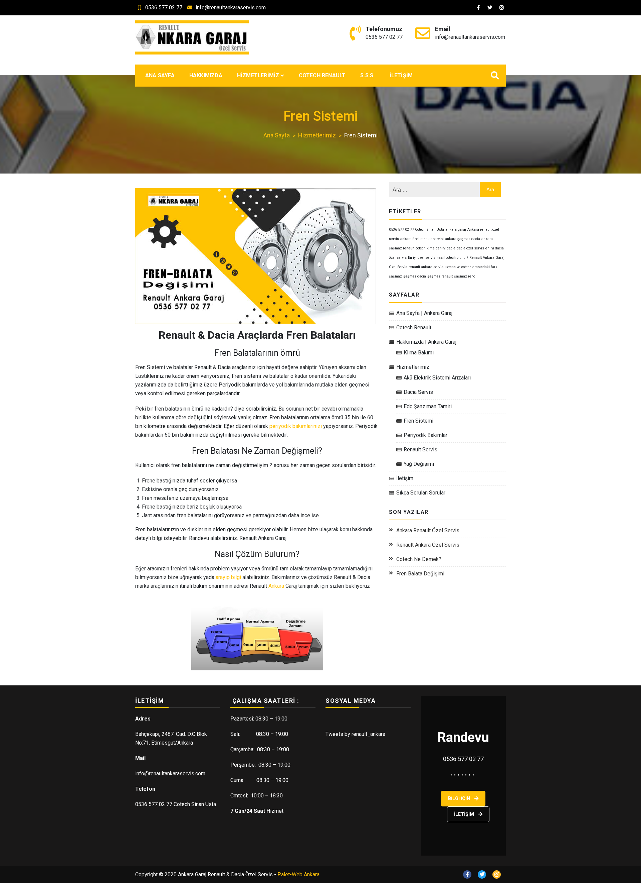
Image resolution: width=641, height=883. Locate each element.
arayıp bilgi (228, 577)
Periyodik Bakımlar (425, 435)
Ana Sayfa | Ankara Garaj (424, 313)
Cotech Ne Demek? (418, 559)
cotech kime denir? (430, 248)
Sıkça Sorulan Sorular (420, 492)
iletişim (464, 814)
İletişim (401, 75)
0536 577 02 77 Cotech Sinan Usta (416, 229)
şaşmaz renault (440, 276)
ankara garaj (455, 229)
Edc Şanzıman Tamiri (428, 406)
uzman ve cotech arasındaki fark (471, 267)
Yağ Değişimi (419, 464)
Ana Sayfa (160, 75)
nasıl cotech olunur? (452, 257)
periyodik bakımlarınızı (295, 426)
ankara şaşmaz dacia (462, 239)
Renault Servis (420, 449)
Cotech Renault (322, 75)
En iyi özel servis (421, 257)
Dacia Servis (418, 392)
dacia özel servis (470, 248)
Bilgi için (459, 798)
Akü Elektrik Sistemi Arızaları (437, 377)
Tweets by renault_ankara (355, 734)
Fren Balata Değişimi (420, 573)
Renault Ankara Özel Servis (427, 545)
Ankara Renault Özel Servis (427, 530)
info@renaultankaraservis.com (231, 7)
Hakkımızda (205, 75)
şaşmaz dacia (414, 276)
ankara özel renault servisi (422, 239)
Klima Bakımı (419, 352)
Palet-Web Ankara (298, 874)
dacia (451, 248)
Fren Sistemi (418, 421)
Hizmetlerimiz (258, 75)
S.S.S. (367, 75)
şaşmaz (395, 276)
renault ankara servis (426, 267)
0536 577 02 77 (163, 7)
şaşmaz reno (464, 276)
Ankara (276, 586)
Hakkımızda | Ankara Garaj (426, 342)
